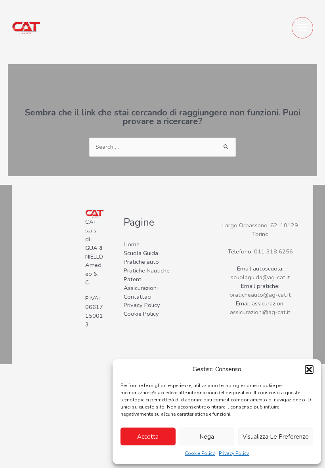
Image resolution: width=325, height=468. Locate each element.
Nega (206, 437)
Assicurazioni (141, 288)
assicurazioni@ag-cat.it (260, 312)
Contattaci (137, 297)
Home (132, 244)
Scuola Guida (141, 253)
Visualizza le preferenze (276, 437)
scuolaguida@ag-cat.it (260, 277)
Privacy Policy (234, 453)
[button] (309, 370)
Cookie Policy (200, 453)
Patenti (133, 279)
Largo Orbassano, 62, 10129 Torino (260, 229)
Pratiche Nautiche (147, 270)
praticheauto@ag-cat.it (260, 295)
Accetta (148, 437)
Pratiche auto (141, 262)
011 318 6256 (273, 251)
